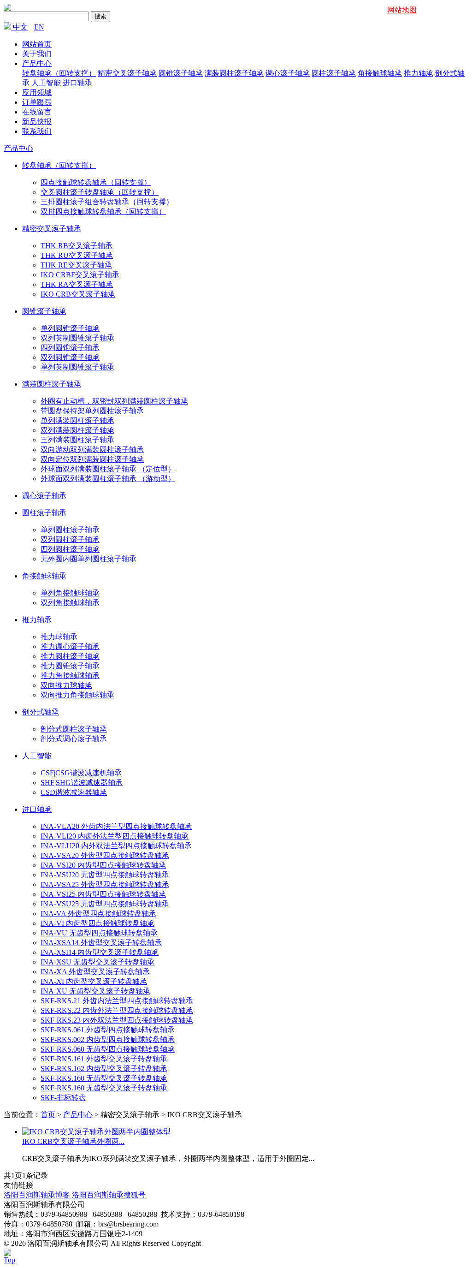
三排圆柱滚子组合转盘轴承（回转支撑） (107, 202)
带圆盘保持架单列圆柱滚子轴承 (92, 411)
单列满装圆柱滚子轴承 (77, 420)
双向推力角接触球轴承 (77, 695)
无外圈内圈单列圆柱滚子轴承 (88, 559)
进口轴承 (77, 83)
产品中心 (37, 63)
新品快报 (37, 121)
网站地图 (402, 10)
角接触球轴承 (380, 73)
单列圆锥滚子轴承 (70, 328)
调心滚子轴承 (288, 73)
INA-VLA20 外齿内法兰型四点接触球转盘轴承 (116, 826)
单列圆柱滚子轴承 (70, 530)
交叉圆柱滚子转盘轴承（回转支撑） (100, 192)
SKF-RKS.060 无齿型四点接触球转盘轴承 (108, 1049)
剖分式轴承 (40, 712)
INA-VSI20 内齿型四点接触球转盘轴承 (103, 865)
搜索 (100, 16)
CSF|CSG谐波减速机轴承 (81, 773)
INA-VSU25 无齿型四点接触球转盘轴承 (105, 904)
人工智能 (46, 83)
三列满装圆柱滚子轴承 (77, 440)
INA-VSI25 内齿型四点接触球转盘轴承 (103, 894)
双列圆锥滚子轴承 (70, 357)
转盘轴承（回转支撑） (59, 73)
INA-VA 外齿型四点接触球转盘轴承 (98, 913)
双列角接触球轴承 (70, 603)
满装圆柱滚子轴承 (234, 73)
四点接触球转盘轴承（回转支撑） (96, 182)
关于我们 (37, 54)
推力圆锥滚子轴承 (70, 666)
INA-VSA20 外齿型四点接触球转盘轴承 (105, 855)
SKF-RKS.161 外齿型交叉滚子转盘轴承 (104, 1059)
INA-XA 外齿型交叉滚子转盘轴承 (95, 972)
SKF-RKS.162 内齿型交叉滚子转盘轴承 (104, 1068)
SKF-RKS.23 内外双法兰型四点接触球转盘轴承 (117, 1020)
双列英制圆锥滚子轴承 (77, 338)
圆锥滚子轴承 (181, 73)
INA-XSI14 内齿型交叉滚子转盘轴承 (100, 952)
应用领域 (37, 92)
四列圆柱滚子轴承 (70, 549)
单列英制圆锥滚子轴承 (77, 367)
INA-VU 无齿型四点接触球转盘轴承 (99, 933)
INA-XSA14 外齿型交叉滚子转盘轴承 (101, 943)
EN (39, 27)
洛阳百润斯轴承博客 (38, 1195)
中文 (20, 27)
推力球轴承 (59, 637)
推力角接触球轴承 (70, 675)
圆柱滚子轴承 (334, 73)
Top (9, 1260)
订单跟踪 (37, 102)
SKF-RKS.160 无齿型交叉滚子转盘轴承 (104, 1078)
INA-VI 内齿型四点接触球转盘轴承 (97, 923)
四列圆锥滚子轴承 (70, 347)
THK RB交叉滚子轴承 (76, 246)
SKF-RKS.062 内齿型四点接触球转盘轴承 (108, 1039)
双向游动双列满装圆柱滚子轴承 (92, 449)
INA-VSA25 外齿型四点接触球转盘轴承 (105, 884)
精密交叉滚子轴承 (127, 73)
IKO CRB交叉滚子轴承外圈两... (73, 1141)
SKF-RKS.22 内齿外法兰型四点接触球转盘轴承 (117, 1010)
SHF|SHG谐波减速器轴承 (82, 782)
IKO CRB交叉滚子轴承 (78, 294)
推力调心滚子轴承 (70, 646)
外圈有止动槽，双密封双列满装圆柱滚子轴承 (114, 401)
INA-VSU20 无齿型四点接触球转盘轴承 (105, 875)
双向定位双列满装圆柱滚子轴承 (92, 459)
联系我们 (37, 131)
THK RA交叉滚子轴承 (77, 284)
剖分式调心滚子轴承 (74, 739)
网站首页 (37, 44)
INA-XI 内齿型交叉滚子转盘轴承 (94, 981)
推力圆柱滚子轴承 (70, 656)
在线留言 (37, 112)
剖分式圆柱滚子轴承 (74, 729)
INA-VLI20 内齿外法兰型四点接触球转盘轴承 (115, 836)
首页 (48, 1115)
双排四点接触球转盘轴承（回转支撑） (103, 211)
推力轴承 (418, 73)
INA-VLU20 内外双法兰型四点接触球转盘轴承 (116, 846)
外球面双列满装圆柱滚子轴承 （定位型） (108, 469)
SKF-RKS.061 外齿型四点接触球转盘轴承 (108, 1030)
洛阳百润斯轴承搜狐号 (109, 1195)
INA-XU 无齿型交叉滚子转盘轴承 (95, 991)
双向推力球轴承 (66, 685)
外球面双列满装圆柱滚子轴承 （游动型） (108, 478)
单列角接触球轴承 (70, 593)
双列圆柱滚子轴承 (70, 539)
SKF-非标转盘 (63, 1097)
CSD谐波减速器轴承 (74, 792)
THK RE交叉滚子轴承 (76, 265)
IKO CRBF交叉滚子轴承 (80, 275)
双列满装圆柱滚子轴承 (77, 430)
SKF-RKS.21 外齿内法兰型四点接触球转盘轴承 (117, 1001)
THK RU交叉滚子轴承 (77, 255)
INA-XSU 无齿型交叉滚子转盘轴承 (97, 962)
